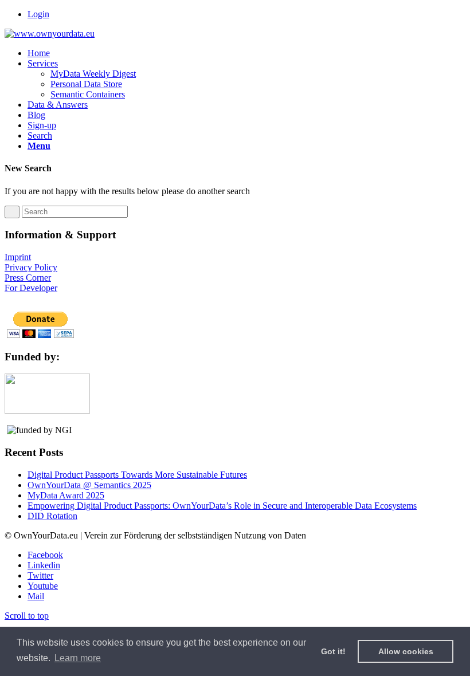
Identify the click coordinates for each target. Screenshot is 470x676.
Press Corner (28, 277)
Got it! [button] (333, 651)
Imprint (18, 257)
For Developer (31, 288)
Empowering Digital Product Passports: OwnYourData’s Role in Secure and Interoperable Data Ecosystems (222, 505)
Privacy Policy (31, 267)
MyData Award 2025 (66, 495)
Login (38, 14)
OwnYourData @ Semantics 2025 (89, 485)
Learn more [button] (77, 658)
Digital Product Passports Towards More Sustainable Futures (137, 475)
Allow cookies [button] (405, 651)
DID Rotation (52, 516)
